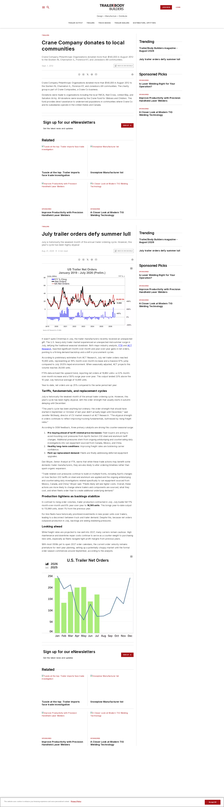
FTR (120, 345)
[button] (43, 7)
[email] (96, 74)
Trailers (91, 23)
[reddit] (92, 74)
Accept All (212, 802)
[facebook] (79, 74)
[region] (112, 802)
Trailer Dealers (121, 23)
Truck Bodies (104, 23)
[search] (48, 7)
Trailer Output (75, 23)
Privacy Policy (76, 801)
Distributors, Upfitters (144, 23)
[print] (132, 74)
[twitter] (87, 74)
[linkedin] (83, 74)
